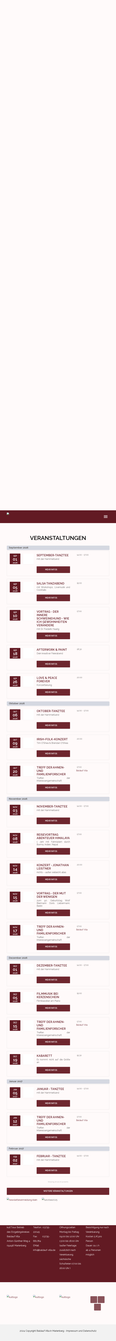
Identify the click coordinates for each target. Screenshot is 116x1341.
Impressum (72, 1331)
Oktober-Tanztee (51, 711)
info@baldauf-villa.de (44, 1250)
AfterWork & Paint (52, 649)
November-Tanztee (52, 806)
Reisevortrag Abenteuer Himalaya (53, 836)
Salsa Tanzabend (50, 583)
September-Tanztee (53, 555)
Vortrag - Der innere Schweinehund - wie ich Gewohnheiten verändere (53, 618)
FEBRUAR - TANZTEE (51, 1156)
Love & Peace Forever (47, 679)
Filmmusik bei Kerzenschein (48, 995)
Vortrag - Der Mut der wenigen (51, 895)
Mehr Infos (51, 569)
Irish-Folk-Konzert (52, 739)
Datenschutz (89, 1331)
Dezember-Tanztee (52, 965)
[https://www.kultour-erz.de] (18, 1297)
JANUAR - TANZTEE (50, 1089)
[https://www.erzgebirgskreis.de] (45, 1297)
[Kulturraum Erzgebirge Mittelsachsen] (71, 1297)
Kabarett (44, 1055)
